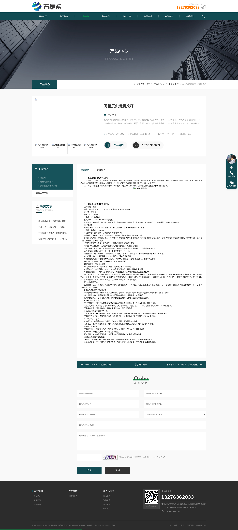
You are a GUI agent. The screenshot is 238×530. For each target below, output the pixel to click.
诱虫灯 (43, 178)
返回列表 (143, 364)
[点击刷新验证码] (110, 457)
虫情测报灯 (173, 84)
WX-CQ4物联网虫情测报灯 (186, 364)
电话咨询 (231, 176)
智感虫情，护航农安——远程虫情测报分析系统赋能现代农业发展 (53, 227)
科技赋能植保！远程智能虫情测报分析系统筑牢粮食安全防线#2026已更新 (53, 221)
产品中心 (85, 16)
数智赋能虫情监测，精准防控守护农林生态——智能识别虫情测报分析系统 (53, 233)
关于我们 (64, 16)
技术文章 (127, 16)
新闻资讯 (106, 16)
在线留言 (169, 16)
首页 (148, 84)
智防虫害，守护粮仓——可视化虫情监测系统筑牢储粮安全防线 (53, 239)
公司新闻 (37, 500)
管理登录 (190, 525)
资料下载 (106, 500)
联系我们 (190, 16)
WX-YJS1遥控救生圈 (101, 364)
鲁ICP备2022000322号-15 (105, 525)
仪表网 (181, 525)
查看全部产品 (42, 193)
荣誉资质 (148, 16)
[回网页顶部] (232, 167)
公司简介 (37, 496)
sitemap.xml (201, 525)
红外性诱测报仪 (46, 182)
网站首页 (43, 16)
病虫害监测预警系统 (48, 186)
